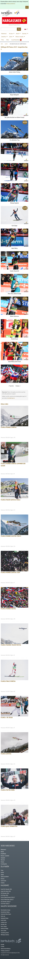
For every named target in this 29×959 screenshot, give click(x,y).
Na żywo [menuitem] (11, 33)
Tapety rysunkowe (5, 876)
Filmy (2, 870)
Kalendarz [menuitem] (24, 33)
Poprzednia (11, 386)
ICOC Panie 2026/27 (5, 903)
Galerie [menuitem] (10, 36)
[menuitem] (25, 29)
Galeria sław (3, 880)
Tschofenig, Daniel (5, 932)
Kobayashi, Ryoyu (4, 918)
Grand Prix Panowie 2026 (6, 889)
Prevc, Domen (4, 926)
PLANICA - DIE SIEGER (7, 717)
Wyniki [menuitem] (17, 33)
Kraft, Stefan (3, 920)
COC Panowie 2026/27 (6, 901)
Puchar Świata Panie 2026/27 (7, 899)
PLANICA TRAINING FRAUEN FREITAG (11, 645)
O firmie (2, 946)
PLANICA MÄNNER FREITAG (8, 609)
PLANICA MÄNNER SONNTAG (9, 427)
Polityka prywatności (10, 3)
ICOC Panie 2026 (4, 895)
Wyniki (2, 851)
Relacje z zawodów (5, 855)
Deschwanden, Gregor (5, 910)
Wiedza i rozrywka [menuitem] (19, 36)
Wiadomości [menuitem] (4, 33)
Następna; (18, 386)
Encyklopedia (4, 864)
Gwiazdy (2, 882)
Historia (2, 862)
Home (2, 43)
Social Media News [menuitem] (16, 40)
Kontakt (2, 944)
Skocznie (3, 860)
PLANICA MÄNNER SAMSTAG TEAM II (11, 536)
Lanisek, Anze (4, 922)
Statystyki (3, 858)
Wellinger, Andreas (5, 934)
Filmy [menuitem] (2, 40)
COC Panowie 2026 (5, 893)
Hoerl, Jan (3, 916)
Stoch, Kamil (3, 930)
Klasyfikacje (3, 853)
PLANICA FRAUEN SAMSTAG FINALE (10, 500)
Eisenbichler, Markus (5, 912)
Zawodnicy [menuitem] (3, 36)
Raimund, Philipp (4, 928)
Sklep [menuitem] (7, 40)
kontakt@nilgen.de (11, 398)
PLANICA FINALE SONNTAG (8, 681)
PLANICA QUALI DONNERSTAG (9, 826)
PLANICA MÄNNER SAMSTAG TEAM (10, 572)
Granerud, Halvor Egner (6, 914)
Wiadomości (3, 849)
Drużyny (2, 878)
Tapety (2, 874)
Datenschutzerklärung (5, 948)
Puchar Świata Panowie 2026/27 (8, 897)
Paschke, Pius (4, 924)
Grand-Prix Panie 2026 (6, 891)
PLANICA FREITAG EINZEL (8, 790)
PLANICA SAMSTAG (6, 754)
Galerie (6, 43)
